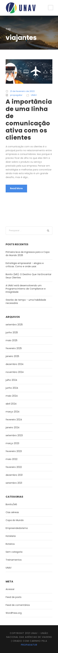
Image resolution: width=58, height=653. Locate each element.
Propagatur (29, 644)
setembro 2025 (14, 324)
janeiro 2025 (12, 356)
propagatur (16, 95)
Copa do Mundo (15, 520)
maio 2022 (11, 459)
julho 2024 (11, 380)
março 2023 (12, 443)
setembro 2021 (14, 482)
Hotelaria (11, 536)
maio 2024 (12, 395)
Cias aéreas (12, 512)
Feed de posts (13, 597)
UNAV (34, 95)
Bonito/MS (11, 504)
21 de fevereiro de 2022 (22, 91)
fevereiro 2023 (14, 451)
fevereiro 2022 (14, 467)
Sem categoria (14, 551)
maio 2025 (11, 340)
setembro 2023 (14, 435)
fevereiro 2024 (14, 419)
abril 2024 (11, 403)
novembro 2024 (15, 372)
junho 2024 (12, 388)
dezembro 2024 (15, 364)
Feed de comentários (18, 605)
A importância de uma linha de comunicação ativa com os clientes (29, 119)
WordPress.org (14, 613)
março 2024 (12, 411)
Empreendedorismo (17, 528)
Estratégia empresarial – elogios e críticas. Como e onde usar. (25, 265)
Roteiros (10, 544)
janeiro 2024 (12, 427)
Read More (16, 188)
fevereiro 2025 (14, 348)
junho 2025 (12, 332)
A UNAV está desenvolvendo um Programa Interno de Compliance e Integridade (26, 289)
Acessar (10, 589)
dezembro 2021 (14, 475)
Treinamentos (14, 559)
